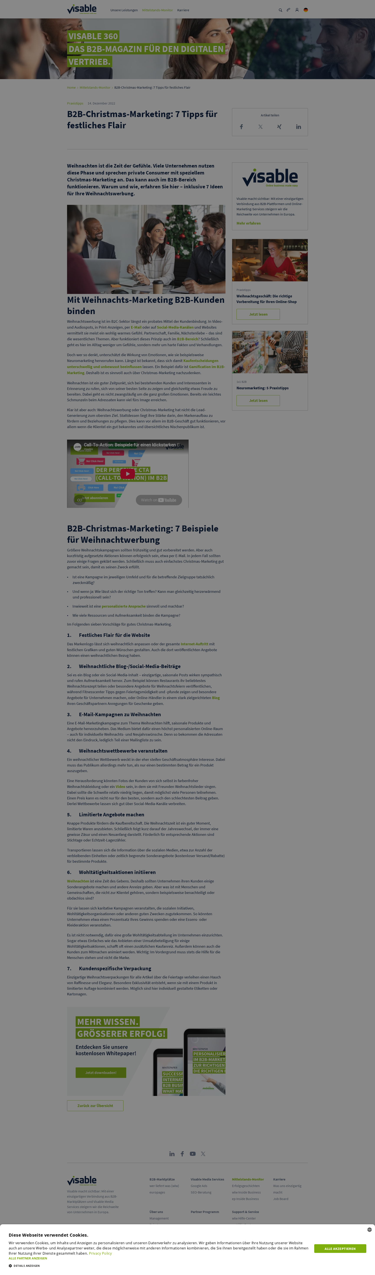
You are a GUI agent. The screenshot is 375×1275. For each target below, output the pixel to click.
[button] (159, 1258)
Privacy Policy (100, 1253)
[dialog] (187, 1249)
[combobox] (369, 1230)
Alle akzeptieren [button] (340, 1248)
